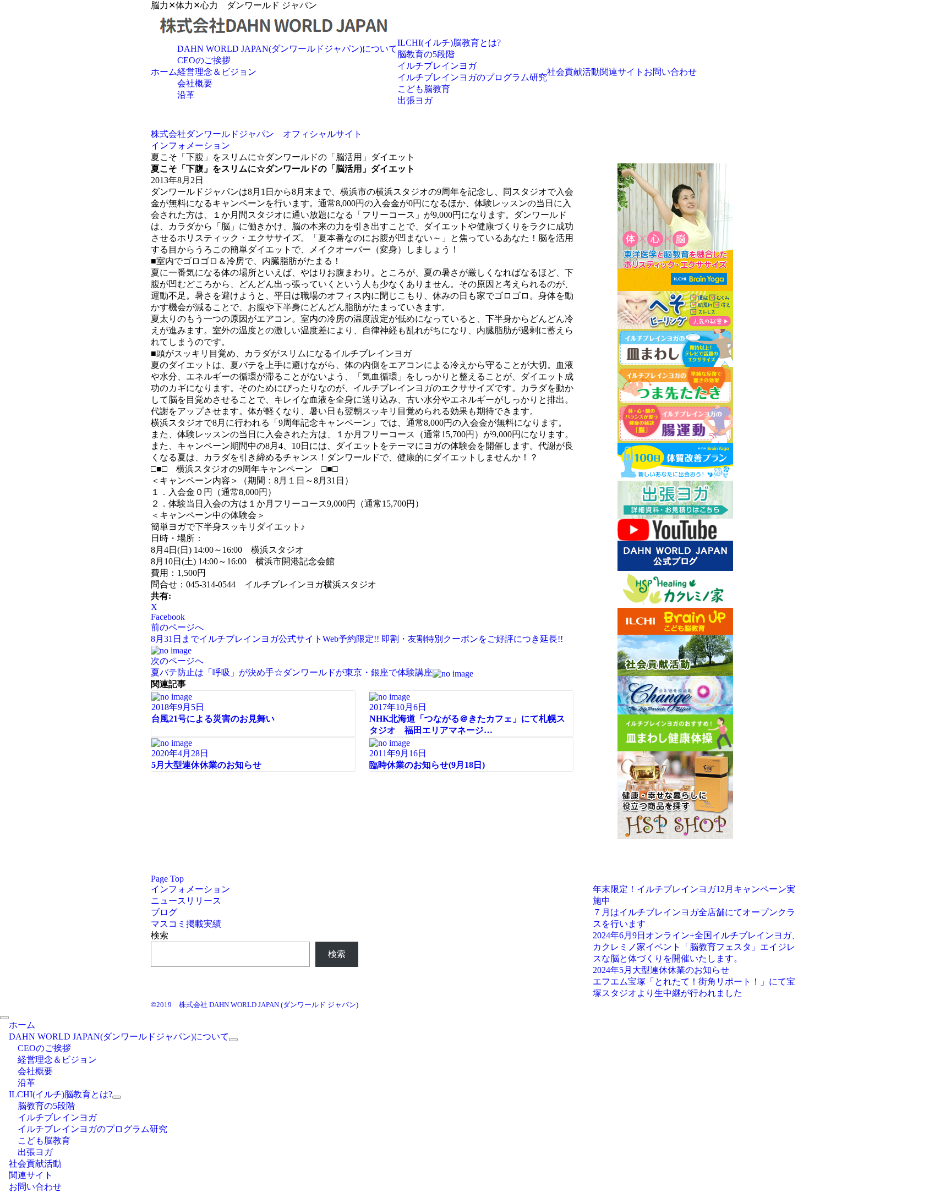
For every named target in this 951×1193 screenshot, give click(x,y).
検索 (159, 935)
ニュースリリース (186, 900)
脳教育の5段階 (426, 54)
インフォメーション (190, 889)
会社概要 (194, 83)
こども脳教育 (423, 89)
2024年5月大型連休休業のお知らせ (661, 970)
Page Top (167, 878)
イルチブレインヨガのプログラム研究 (472, 77)
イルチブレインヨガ (437, 65)
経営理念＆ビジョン (216, 71)
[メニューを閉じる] (4, 1017)
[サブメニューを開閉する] (233, 1039)
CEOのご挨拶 (204, 60)
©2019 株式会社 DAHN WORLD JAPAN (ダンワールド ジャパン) (254, 1004)
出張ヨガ (415, 100)
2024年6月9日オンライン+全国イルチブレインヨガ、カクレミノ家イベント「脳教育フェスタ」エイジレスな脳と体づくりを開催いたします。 (696, 947)
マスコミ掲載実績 (186, 923)
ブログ (164, 912)
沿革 (186, 95)
